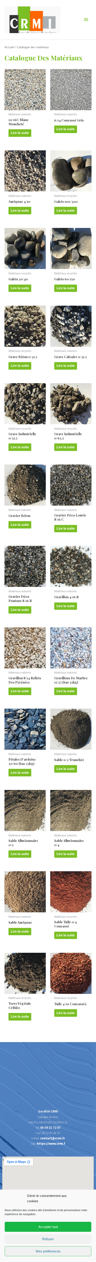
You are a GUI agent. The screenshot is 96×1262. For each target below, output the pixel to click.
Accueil (9, 47)
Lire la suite (20, 133)
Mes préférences (48, 1251)
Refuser (48, 1239)
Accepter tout (48, 1227)
